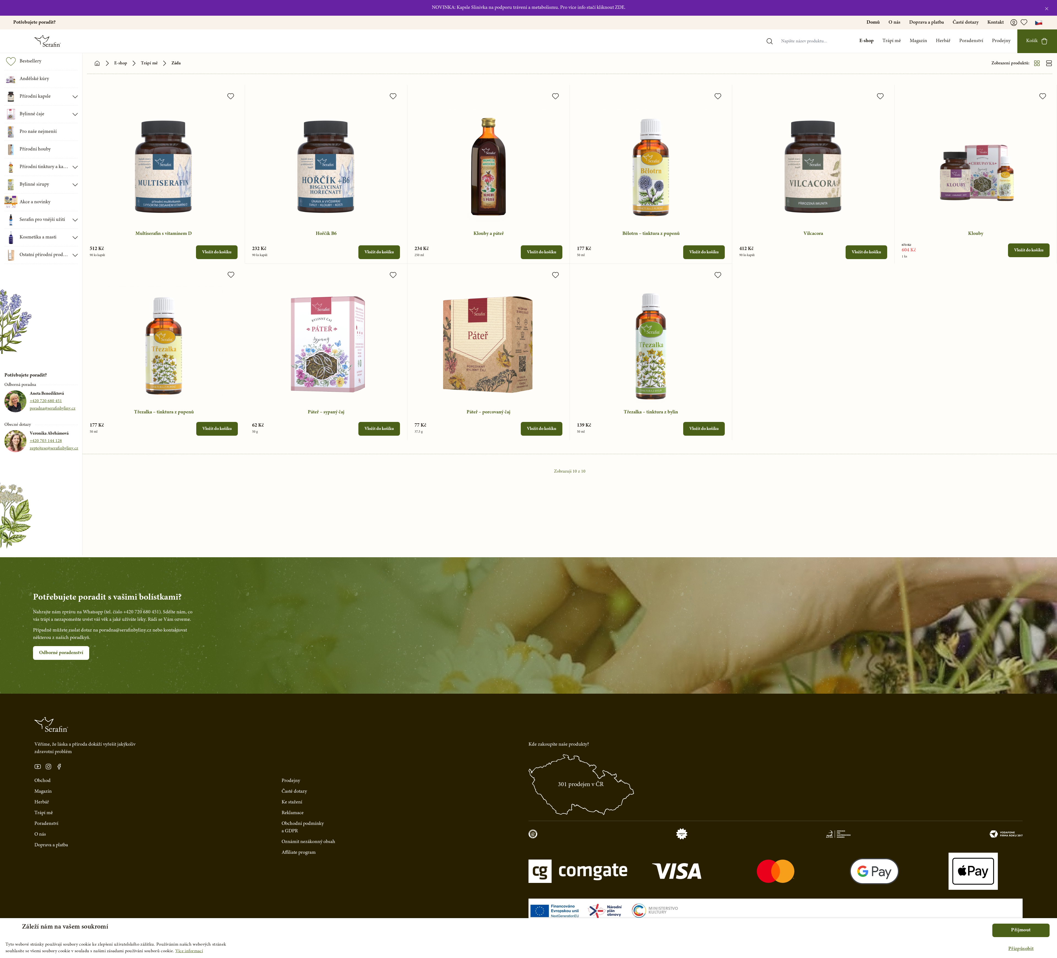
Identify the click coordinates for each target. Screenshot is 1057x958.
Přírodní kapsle (35, 96)
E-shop (866, 41)
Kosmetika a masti (38, 237)
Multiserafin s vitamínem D (163, 233)
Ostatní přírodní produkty (44, 254)
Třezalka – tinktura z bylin (651, 412)
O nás (894, 22)
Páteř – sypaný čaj (326, 412)
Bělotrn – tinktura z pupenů (651, 233)
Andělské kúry (34, 78)
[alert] (528, 938)
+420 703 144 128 (46, 441)
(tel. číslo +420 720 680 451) (132, 612)
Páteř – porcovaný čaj (488, 412)
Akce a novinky (35, 202)
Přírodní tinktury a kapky (44, 166)
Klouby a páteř (488, 233)
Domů (873, 22)
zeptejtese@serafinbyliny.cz (54, 448)
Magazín (918, 41)
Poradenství (971, 41)
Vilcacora (813, 233)
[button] (1020, 949)
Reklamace (293, 813)
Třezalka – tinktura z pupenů (164, 412)
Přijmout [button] (1021, 930)
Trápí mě (891, 41)
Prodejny (1001, 41)
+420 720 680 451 (46, 401)
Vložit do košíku (216, 252)
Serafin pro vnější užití (42, 219)
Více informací (189, 951)
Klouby (975, 233)
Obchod (42, 780)
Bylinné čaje (32, 114)
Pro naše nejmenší (38, 131)
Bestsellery (30, 61)
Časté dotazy (966, 22)
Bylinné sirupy (34, 184)
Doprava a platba (926, 22)
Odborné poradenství (61, 652)
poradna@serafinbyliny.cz (52, 408)
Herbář (943, 41)
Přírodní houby (35, 149)
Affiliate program (299, 852)
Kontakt (995, 22)
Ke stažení (292, 802)
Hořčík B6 (326, 233)
